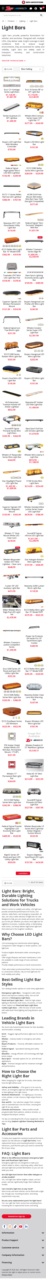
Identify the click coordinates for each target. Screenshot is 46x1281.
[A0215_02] (34, 525)
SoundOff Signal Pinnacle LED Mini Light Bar (34, 802)
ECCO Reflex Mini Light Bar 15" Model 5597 (34, 611)
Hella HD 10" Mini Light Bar (34, 775)
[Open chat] (31, 8)
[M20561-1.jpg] (34, 393)
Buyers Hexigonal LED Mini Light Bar (34, 355)
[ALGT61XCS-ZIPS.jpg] (34, 214)
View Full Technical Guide (12, 60)
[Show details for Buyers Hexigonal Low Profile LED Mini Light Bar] (34, 293)
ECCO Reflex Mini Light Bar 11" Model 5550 (34, 670)
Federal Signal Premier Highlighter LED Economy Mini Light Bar (12, 829)
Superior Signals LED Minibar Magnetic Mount (11, 509)
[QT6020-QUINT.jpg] (12, 107)
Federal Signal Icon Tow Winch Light (12, 329)
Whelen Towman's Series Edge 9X (34, 250)
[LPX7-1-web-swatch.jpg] (12, 267)
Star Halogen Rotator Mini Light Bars (34, 561)
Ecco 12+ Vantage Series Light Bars (12, 91)
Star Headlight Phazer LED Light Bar (12, 482)
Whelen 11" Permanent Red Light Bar (11, 776)
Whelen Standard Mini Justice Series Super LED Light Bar (34, 509)
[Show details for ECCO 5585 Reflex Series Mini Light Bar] (12, 686)
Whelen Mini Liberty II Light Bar (34, 456)
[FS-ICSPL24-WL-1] (12, 319)
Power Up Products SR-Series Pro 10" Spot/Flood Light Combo (34, 639)
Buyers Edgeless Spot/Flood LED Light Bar (34, 857)
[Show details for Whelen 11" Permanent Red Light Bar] (12, 765)
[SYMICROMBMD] (12, 498)
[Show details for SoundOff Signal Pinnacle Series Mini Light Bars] (12, 420)
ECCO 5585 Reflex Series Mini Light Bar (12, 696)
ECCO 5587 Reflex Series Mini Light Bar (12, 801)
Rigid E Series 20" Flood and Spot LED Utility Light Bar (11, 857)
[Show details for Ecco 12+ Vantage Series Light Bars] (12, 81)
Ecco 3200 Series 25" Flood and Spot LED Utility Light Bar (12, 671)
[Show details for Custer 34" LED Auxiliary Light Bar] (12, 577)
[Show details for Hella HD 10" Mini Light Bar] (34, 765)
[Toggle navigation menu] (3, 8)
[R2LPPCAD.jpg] (12, 551)
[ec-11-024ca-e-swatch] (12, 186)
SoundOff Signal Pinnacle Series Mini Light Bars (12, 431)
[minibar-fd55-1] (12, 818)
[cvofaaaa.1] (34, 319)
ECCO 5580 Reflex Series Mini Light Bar (34, 169)
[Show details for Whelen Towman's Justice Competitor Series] (12, 630)
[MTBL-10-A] (12, 214)
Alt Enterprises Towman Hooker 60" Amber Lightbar (12, 404)
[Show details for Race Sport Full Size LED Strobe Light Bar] (34, 420)
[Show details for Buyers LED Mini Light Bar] (34, 370)
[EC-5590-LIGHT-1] (12, 241)
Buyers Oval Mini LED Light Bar (11, 379)
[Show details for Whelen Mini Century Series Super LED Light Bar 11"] (34, 107)
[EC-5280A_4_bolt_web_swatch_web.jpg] (12, 346)
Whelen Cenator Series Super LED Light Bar (34, 330)
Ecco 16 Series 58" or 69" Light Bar (34, 91)
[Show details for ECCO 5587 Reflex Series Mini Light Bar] (12, 791)
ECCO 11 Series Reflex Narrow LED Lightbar (11, 195)
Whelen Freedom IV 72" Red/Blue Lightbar (34, 746)
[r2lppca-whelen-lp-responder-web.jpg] (12, 446)
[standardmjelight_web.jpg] (34, 498)
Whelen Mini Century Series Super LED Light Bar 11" (34, 118)
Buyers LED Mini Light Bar (34, 143)
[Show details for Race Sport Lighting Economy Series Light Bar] (34, 267)
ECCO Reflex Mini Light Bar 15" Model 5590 (12, 250)
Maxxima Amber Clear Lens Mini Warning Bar (34, 697)
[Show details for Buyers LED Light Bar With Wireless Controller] (12, 133)
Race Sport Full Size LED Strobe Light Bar (34, 430)
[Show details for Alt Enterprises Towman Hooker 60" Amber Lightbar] (12, 393)
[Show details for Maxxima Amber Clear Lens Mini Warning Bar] (34, 686)
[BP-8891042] (34, 133)
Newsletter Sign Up (16, 1216)
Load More (23, 873)
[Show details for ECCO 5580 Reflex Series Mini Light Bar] (34, 159)
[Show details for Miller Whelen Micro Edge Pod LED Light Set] (12, 601)
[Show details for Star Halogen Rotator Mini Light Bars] (34, 551)
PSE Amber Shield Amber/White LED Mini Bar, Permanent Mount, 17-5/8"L (12, 748)
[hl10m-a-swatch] (12, 159)
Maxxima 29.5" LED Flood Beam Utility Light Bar (12, 225)
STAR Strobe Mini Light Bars (34, 482)
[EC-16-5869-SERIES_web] (34, 81)
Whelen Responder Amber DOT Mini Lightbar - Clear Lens (11, 562)
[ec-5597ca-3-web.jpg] (34, 601)
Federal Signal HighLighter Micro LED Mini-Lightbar (12, 170)
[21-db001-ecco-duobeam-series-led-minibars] (12, 712)
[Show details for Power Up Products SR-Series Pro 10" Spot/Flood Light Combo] (34, 627)
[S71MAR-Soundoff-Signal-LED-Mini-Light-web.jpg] (34, 791)
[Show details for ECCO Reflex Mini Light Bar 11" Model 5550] (34, 660)
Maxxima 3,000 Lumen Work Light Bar (34, 587)
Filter (9, 69)
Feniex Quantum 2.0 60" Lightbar (12, 117)
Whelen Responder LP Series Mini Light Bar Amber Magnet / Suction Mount (34, 829)
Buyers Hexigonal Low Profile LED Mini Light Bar (34, 304)
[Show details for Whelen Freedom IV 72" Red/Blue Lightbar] (34, 737)
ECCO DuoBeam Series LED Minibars (12, 722)
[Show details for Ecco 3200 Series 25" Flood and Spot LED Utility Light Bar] (12, 660)
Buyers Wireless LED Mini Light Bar (34, 722)
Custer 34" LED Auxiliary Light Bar (12, 587)
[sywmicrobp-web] (12, 293)
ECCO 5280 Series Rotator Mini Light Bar (12, 355)
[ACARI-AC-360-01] (34, 186)
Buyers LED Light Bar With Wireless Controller (11, 144)
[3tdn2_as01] (34, 472)
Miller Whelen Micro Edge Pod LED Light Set (12, 612)
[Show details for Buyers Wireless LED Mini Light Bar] (34, 712)
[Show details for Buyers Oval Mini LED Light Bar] (12, 370)
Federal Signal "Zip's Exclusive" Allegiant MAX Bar (34, 225)
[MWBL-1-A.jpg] (34, 577)
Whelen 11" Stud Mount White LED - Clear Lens (11, 535)
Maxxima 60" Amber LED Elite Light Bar (34, 403)
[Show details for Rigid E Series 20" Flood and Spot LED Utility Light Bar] (12, 846)
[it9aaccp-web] (34, 446)
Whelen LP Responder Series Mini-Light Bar (12, 456)
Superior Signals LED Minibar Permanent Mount (11, 304)
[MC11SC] (12, 525)
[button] (36, 8)
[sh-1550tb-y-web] (12, 472)
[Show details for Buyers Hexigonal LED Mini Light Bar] (34, 346)
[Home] (3, 21)
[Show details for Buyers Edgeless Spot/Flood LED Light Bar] (34, 846)
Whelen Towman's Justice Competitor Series (12, 644)
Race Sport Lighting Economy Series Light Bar (34, 277)
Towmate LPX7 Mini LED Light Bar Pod (12, 276)
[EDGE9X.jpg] (34, 241)
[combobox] (23, 15)
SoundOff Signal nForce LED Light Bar (34, 534)
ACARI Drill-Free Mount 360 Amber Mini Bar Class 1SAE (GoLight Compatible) (34, 198)
